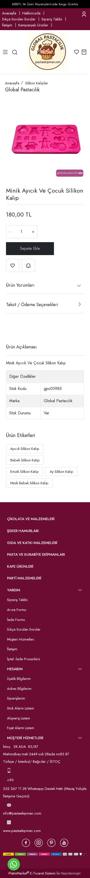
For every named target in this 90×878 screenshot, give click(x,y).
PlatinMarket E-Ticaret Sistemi (32, 873)
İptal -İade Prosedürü (23, 659)
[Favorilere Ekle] (12, 265)
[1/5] (9, 329)
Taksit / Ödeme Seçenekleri (32, 304)
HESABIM (14, 669)
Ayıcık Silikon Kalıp (24, 448)
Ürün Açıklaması (21, 347)
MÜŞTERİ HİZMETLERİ (25, 738)
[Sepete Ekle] (30, 248)
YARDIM (13, 590)
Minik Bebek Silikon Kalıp (29, 483)
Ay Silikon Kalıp (61, 471)
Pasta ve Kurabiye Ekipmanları (36, 554)
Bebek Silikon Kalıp (25, 460)
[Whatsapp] (14, 864)
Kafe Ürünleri (20, 566)
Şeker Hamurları (23, 531)
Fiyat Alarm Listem (20, 728)
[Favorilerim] (77, 52)
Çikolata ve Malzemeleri (30, 519)
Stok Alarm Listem (20, 708)
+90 (11, 780)
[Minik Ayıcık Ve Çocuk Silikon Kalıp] (45, 138)
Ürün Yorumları (20, 285)
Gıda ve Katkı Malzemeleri (32, 543)
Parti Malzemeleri (24, 578)
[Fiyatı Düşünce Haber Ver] (28, 265)
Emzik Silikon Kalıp (24, 471)
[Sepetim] (84, 52)
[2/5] (12, 329)
